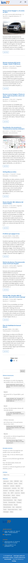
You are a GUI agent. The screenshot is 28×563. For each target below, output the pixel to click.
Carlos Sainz (10, 483)
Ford (22, 488)
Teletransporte (6, 237)
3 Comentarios (13, 207)
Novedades (14, 497)
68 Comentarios (13, 133)
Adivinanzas (6, 481)
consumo (12, 486)
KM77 (12, 493)
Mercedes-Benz (6, 495)
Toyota (4, 509)
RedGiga (14, 561)
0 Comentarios (13, 68)
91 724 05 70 (16, 541)
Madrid (22, 493)
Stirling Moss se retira (9, 172)
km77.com (9, 555)
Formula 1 (5, 490)
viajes (20, 509)
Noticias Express (7, 497)
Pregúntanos (8, 534)
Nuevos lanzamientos (8, 500)
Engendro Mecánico (14, 16)
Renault (15, 504)
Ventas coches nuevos (13, 509)
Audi (21, 481)
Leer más (6, 52)
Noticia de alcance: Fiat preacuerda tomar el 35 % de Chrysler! (14, 262)
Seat (13, 507)
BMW (4, 483)
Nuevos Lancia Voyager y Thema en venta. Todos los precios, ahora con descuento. (14, 95)
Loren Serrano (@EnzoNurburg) (13, 14)
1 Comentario (12, 301)
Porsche (5, 502)
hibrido (4, 493)
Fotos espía (11, 490)
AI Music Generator (9, 420)
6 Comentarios (15, 237)
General (17, 490)
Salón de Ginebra (7, 507)
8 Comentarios (15, 331)
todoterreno (18, 507)
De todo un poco (6, 488)
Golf (22, 490)
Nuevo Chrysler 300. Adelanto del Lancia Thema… (13, 202)
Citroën (15, 483)
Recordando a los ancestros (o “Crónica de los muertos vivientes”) (13, 128)
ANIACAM (16, 481)
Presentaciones (11, 502)
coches (20, 483)
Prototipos (19, 502)
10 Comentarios (13, 176)
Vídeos (11, 511)
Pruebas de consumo (8, 504)
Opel (15, 500)
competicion (6, 486)
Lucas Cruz (17, 493)
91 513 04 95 (14, 543)
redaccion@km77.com (10, 545)
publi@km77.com (9, 546)
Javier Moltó (8, 236)
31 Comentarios (13, 101)
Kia (8, 493)
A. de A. (7, 131)
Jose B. (6, 66)
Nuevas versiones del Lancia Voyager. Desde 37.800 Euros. (12, 63)
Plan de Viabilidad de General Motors (12, 326)
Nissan (13, 495)
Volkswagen (6, 511)
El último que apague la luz (11, 234)
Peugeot (19, 500)
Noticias (18, 495)
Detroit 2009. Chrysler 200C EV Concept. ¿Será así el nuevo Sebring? (14, 296)
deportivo (18, 486)
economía (14, 488)
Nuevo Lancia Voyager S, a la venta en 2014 (13, 11)
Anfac (11, 481)
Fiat (18, 488)
